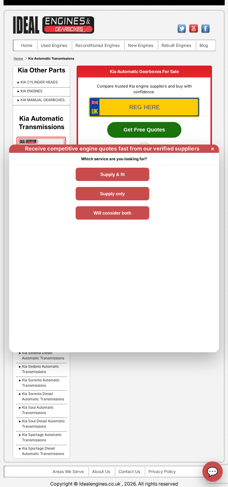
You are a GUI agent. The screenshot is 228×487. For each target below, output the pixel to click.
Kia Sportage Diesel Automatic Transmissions (43, 451)
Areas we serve (68, 471)
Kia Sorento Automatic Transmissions (41, 383)
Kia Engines (31, 91)
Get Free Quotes (144, 130)
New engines (140, 45)
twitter (181, 28)
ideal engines (53, 25)
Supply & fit (112, 174)
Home (26, 45)
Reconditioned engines (97, 45)
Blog (204, 45)
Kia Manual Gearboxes (42, 100)
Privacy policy (162, 471)
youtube (193, 28)
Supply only (112, 193)
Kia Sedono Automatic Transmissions (40, 369)
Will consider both (112, 212)
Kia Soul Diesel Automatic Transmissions (43, 424)
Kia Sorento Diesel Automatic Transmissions (43, 396)
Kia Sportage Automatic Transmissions (42, 437)
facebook (205, 28)
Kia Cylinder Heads (39, 82)
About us (101, 471)
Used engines (54, 45)
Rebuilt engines (176, 45)
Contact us (129, 471)
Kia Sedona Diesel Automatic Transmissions (43, 355)
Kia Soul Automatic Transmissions (38, 410)
